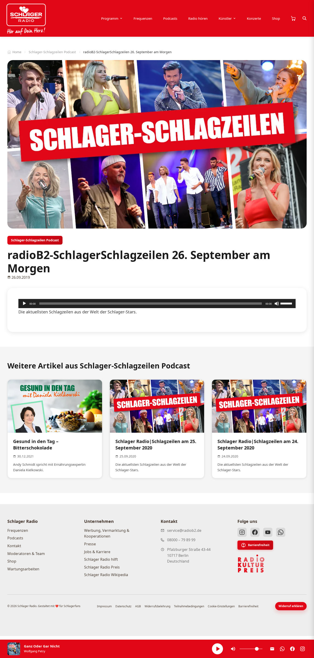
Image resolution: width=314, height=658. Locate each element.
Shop (276, 18)
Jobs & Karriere (97, 551)
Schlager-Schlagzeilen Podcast (52, 52)
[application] (157, 303)
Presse (90, 543)
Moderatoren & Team (26, 553)
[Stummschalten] (276, 303)
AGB (138, 606)
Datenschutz (123, 606)
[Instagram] (242, 532)
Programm (109, 18)
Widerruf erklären (291, 606)
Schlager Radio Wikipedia (106, 574)
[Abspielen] (217, 648)
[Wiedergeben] (24, 303)
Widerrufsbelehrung (157, 606)
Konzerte (254, 18)
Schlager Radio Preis (102, 567)
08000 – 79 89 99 (181, 539)
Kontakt (14, 545)
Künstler (225, 18)
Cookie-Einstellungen (221, 606)
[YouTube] (267, 532)
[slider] (286, 303)
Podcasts (170, 18)
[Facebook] (255, 532)
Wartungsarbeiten (23, 569)
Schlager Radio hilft (101, 559)
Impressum (104, 606)
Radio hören (198, 18)
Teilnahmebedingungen (189, 606)
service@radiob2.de (184, 530)
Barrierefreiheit (258, 545)
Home (16, 52)
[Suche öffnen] (304, 18)
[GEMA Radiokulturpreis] (251, 563)
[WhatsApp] (280, 532)
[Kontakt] (272, 649)
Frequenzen (143, 18)
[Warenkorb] (293, 18)
